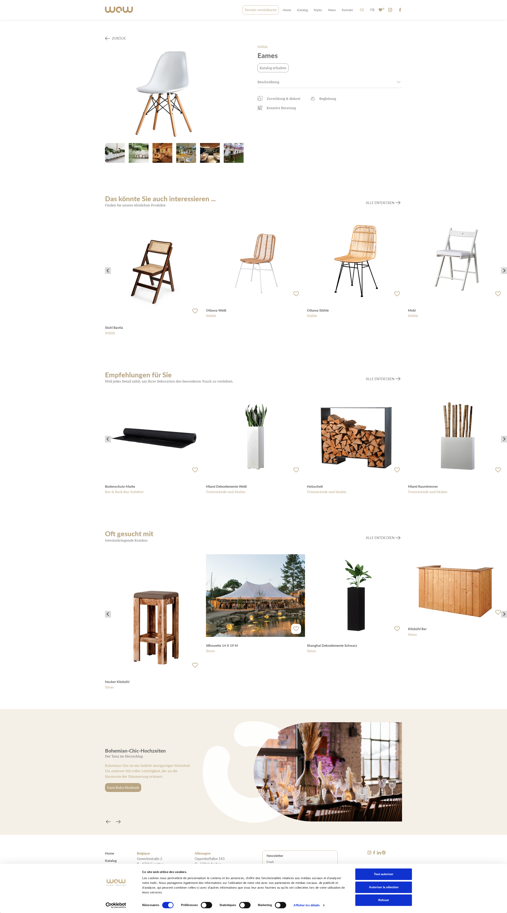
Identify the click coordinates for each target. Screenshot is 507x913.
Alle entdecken (380, 202)
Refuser (383, 900)
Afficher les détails (307, 905)
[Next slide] (504, 270)
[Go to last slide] (108, 270)
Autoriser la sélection (383, 887)
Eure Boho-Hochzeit (123, 787)
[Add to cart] (195, 311)
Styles (318, 10)
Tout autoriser (383, 874)
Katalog (302, 10)
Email (270, 862)
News (332, 10)
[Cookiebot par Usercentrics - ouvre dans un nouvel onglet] (116, 905)
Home (287, 10)
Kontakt (347, 10)
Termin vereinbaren (261, 10)
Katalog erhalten (273, 68)
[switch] (206, 905)
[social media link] (390, 10)
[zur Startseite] (119, 10)
